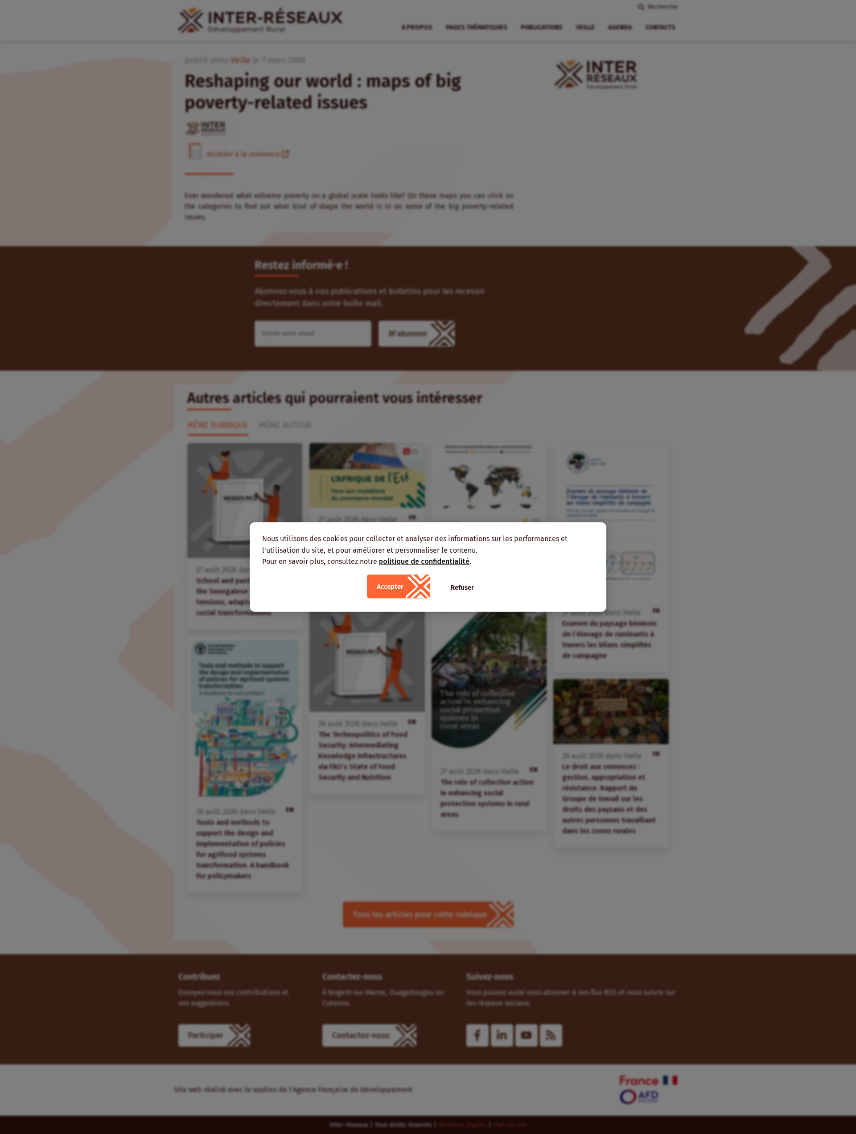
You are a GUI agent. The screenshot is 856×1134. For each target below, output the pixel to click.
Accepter (390, 586)
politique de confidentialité (424, 561)
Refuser (462, 587)
